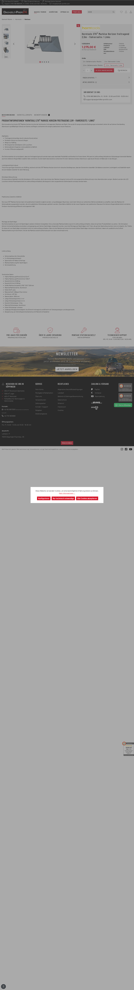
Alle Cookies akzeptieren (87, 498)
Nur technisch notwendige (63, 498)
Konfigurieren (43, 498)
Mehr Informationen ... (67, 493)
